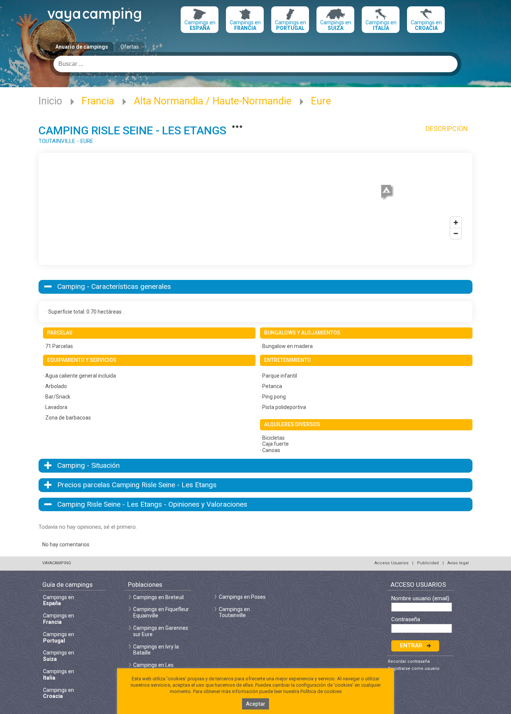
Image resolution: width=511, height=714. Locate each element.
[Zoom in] (455, 222)
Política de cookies (321, 691)
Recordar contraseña (409, 661)
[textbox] (255, 64)
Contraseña (405, 619)
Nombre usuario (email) (420, 598)
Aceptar (255, 704)
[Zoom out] (455, 233)
